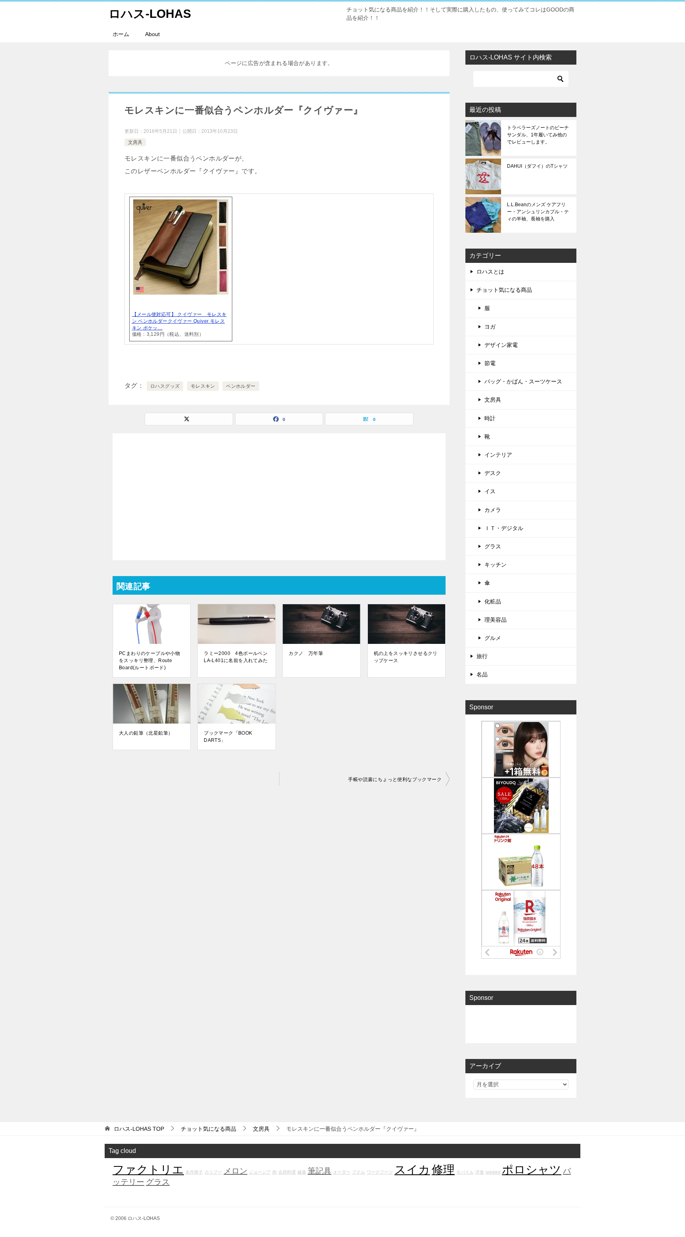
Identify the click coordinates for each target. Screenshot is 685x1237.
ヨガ (490, 327)
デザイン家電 (501, 345)
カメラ (492, 510)
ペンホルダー (240, 386)
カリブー (213, 1172)
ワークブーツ (380, 1172)
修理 (443, 1169)
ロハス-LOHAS (150, 13)
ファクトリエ (148, 1169)
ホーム (121, 34)
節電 (490, 363)
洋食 (479, 1172)
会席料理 (287, 1172)
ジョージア (260, 1172)
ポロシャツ (531, 1169)
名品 (482, 674)
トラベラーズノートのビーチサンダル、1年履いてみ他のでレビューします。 (538, 135)
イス (490, 491)
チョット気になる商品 (504, 290)
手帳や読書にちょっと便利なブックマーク (395, 779)
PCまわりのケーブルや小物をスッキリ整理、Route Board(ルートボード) (149, 660)
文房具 (135, 142)
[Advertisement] (279, 496)
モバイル (465, 1172)
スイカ (412, 1169)
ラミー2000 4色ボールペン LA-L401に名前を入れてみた (236, 657)
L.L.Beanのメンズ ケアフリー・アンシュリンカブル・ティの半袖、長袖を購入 (538, 212)
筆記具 (319, 1170)
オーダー (341, 1172)
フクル (358, 1172)
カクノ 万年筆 (306, 653)
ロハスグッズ (165, 386)
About (152, 34)
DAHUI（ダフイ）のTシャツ (537, 166)
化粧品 (492, 601)
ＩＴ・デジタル (503, 528)
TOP (139, 1129)
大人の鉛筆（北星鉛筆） (146, 733)
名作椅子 (194, 1172)
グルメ (492, 638)
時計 (490, 418)
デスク (492, 473)
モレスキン (203, 386)
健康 (301, 1172)
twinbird (493, 1172)
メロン (235, 1170)
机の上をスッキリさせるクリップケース (406, 657)
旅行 (482, 656)
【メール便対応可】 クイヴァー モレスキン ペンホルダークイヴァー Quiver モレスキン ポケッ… (179, 321)
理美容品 (495, 620)
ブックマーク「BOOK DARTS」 (228, 736)
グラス (492, 546)
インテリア (498, 455)
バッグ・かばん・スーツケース (523, 381)
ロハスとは (490, 271)
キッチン (495, 564)
